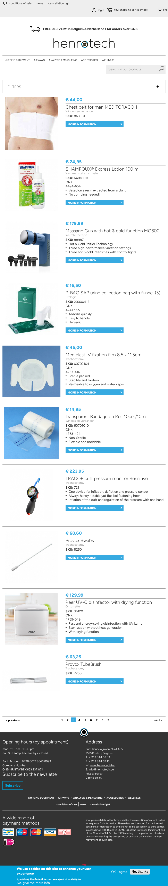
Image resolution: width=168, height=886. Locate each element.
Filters (14, 87)
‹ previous (13, 720)
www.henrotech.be (102, 765)
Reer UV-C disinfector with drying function (109, 602)
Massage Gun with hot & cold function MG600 (113, 231)
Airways (39, 60)
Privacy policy (94, 773)
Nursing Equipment (17, 60)
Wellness (108, 60)
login (101, 10)
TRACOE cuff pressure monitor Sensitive (107, 478)
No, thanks (140, 871)
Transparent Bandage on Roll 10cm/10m (106, 416)
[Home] (84, 49)
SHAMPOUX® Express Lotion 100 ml (103, 169)
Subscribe (12, 785)
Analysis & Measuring (63, 60)
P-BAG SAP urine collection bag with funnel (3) (113, 293)
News (39, 3)
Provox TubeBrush (83, 664)
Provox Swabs (80, 540)
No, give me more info (33, 883)
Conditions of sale (20, 3)
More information (82, 124)
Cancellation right (59, 3)
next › (158, 720)
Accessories (89, 60)
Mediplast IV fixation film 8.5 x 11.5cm (104, 355)
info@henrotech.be (101, 769)
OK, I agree (119, 872)
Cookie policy (94, 777)
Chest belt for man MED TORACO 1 (101, 107)
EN (165, 10)
